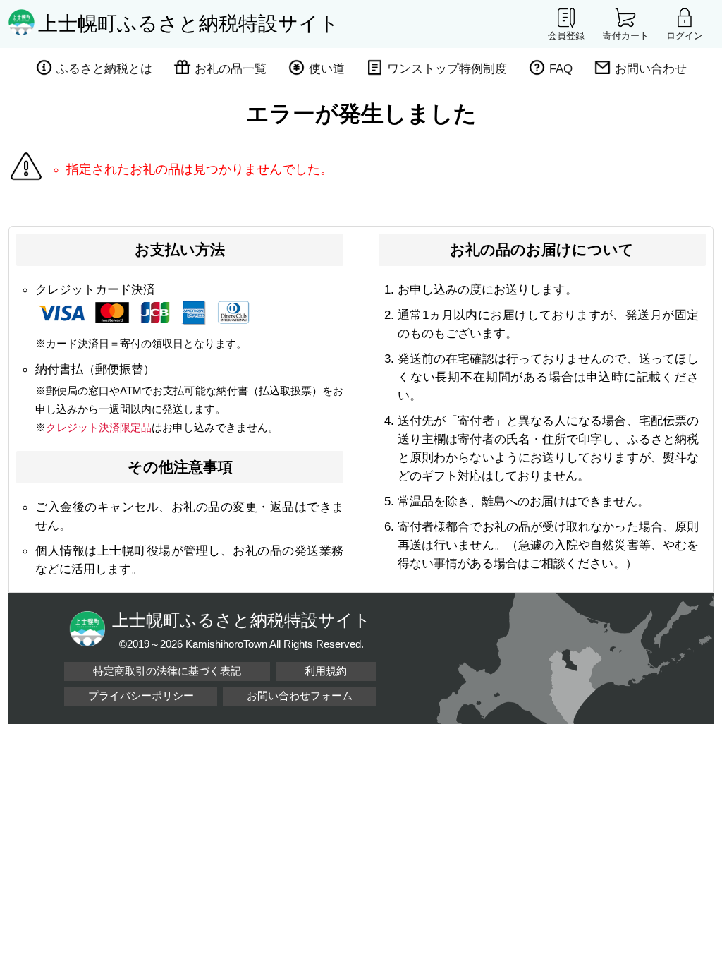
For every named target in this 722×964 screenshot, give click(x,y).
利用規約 (326, 671)
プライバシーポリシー (141, 695)
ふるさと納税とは (104, 68)
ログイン (684, 35)
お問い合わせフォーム (300, 695)
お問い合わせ (651, 68)
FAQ (561, 68)
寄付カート (626, 35)
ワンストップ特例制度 (447, 68)
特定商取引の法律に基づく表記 (167, 671)
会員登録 (566, 35)
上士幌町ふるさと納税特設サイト (188, 24)
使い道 (327, 68)
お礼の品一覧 (231, 68)
